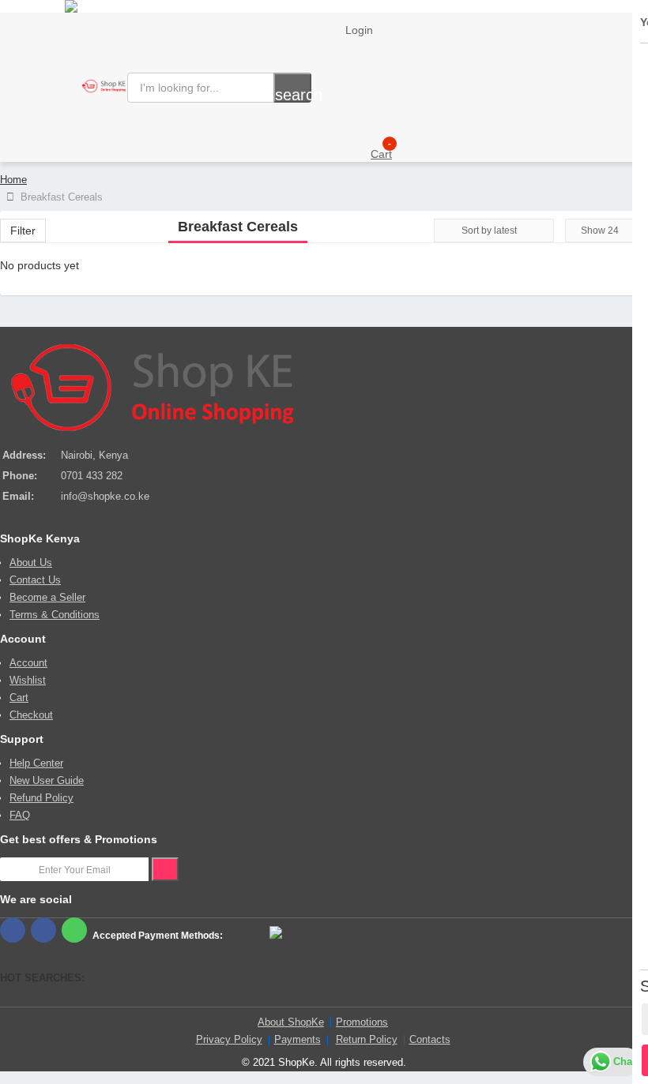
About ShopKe (291, 1022)
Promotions (362, 1022)
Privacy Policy (229, 1039)
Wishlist (27, 680)
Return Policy (366, 1039)
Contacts (429, 1039)
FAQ (19, 815)
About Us (30, 562)
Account (28, 663)
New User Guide (46, 780)
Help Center (36, 763)
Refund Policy (41, 798)
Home (13, 180)
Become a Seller (47, 597)
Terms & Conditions (54, 615)
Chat (624, 1061)
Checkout (31, 715)
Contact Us (35, 580)
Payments (297, 1039)
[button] (357, 150)
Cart (18, 697)
